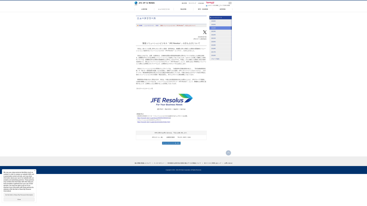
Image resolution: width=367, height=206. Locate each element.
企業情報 (144, 9)
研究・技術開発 (203, 9)
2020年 (213, 41)
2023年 (213, 31)
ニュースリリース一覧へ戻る (171, 143)
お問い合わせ (228, 163)
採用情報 (222, 9)
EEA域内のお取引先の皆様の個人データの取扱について (184, 163)
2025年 (213, 24)
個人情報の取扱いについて (143, 163)
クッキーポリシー (159, 163)
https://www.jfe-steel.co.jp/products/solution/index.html (153, 122)
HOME (140, 25)
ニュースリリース (164, 9)
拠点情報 (184, 3)
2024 (157, 25)
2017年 (213, 52)
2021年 (213, 38)
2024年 (213, 28)
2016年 (213, 55)
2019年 (213, 45)
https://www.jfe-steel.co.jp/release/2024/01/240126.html (154, 118)
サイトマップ (192, 3)
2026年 (213, 21)
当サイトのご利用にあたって (212, 163)
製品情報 (183, 9)
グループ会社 (215, 59)
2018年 (213, 48)
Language (201, 3)
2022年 (213, 35)
